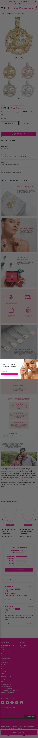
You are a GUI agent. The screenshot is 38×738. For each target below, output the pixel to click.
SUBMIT (9, 374)
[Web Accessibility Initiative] (0, 736)
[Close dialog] (37, 359)
